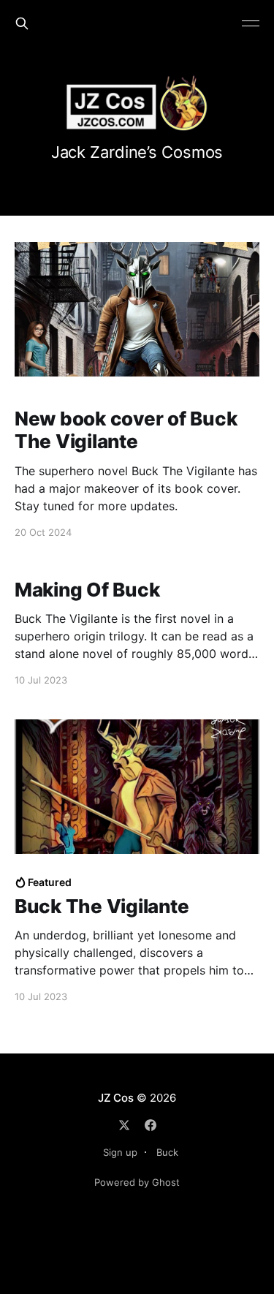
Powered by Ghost (137, 1182)
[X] (124, 1125)
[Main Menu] (251, 23)
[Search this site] (22, 23)
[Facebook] (150, 1125)
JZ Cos (116, 1098)
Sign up (120, 1152)
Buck (167, 1152)
